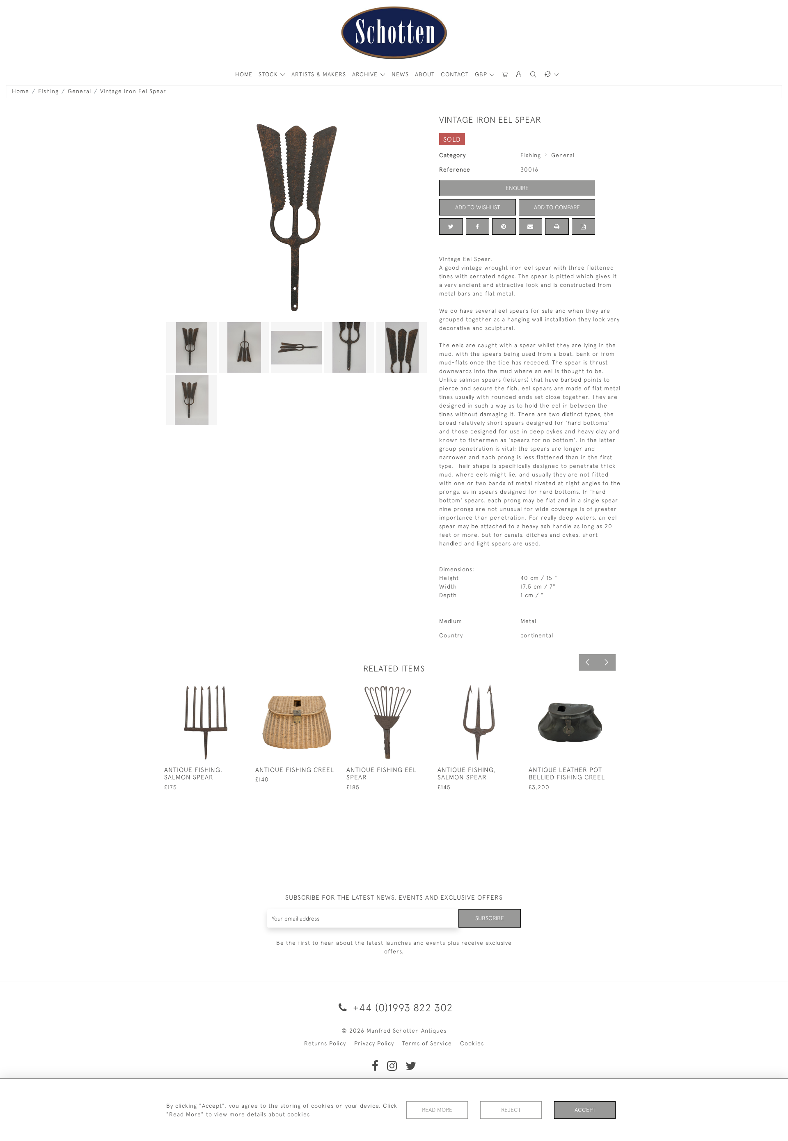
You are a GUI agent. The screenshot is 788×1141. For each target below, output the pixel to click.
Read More (437, 1110)
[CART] (505, 74)
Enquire (517, 188)
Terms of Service (427, 1043)
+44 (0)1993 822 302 (401, 1007)
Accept (585, 1110)
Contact (455, 74)
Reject (511, 1110)
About (425, 74)
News (400, 74)
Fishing (48, 91)
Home (20, 91)
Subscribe (489, 918)
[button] (519, 74)
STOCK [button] (269, 74)
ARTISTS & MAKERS (318, 74)
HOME (243, 74)
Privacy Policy (374, 1043)
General (79, 91)
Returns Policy (325, 1043)
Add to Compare (557, 207)
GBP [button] (482, 74)
